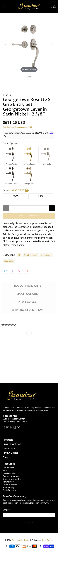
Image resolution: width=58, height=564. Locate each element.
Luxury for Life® (12, 444)
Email (6, 509)
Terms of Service (10, 485)
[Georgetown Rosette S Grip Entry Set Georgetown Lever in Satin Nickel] (28, 76)
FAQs (5, 470)
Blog (5, 457)
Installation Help (9, 473)
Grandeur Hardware (20, 540)
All (19, 255)
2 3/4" (40, 196)
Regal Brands (47, 540)
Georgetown (46, 255)
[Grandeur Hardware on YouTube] (7, 428)
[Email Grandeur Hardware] (18, 428)
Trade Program (9, 490)
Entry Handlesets (30, 255)
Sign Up (29, 522)
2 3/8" (15, 196)
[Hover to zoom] (29, 46)
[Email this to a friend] (26, 271)
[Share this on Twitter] (5, 271)
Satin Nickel (8, 261)
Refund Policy (8, 482)
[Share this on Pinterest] (19, 271)
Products (8, 439)
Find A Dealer (10, 452)
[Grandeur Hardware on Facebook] (4, 428)
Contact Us (9, 448)
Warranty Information (12, 476)
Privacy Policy (8, 487)
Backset (13, 190)
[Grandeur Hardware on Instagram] (14, 428)
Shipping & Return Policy (13, 479)
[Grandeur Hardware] (29, 6)
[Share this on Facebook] (12, 271)
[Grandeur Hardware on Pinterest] (11, 428)
